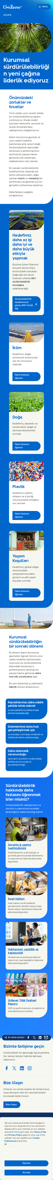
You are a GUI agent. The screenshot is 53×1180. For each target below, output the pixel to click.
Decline (26, 1163)
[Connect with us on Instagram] (29, 1068)
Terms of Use (40, 1132)
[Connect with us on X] (14, 1068)
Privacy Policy (15, 1135)
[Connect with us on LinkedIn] (22, 1068)
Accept (26, 1172)
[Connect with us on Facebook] (6, 1068)
